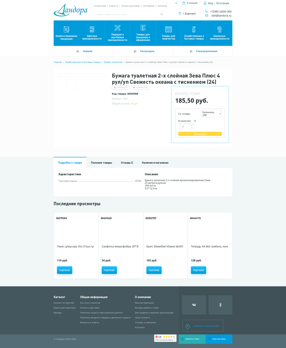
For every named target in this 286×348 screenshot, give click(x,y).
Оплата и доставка (130, 6)
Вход (210, 3)
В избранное (142, 87)
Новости (113, 6)
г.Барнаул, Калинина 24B (206, 325)
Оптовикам (148, 6)
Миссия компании (144, 303)
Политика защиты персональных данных (101, 312)
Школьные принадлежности (219, 37)
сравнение (121, 87)
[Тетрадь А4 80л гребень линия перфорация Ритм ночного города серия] (209, 229)
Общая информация (94, 297)
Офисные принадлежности (92, 37)
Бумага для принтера (65, 308)
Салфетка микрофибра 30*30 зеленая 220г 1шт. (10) (135, 246)
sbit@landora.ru (221, 15)
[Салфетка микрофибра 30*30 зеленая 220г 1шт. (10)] (120, 229)
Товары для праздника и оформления (143, 37)
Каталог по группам (64, 303)
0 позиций (192, 2)
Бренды (58, 312)
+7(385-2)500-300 (220, 11)
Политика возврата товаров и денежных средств (105, 317)
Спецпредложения (206, 51)
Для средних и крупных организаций (154, 312)
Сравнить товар (192, 339)
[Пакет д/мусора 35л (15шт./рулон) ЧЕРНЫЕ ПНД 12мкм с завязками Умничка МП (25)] (75, 229)
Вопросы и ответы (89, 322)
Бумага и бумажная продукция (66, 37)
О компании (100, 6)
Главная (58, 62)
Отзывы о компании (145, 322)
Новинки (87, 51)
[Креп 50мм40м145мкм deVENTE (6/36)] (164, 229)
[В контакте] (194, 305)
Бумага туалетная (113, 62)
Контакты (162, 6)
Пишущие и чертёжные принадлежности (117, 37)
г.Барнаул (189, 13)
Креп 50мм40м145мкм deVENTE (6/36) (170, 246)
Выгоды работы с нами (147, 308)
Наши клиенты (142, 317)
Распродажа (147, 51)
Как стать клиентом (90, 303)
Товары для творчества (168, 37)
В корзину (200, 133)
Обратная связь (219, 339)
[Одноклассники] (221, 305)
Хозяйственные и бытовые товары (194, 37)
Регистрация (222, 3)
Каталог (59, 297)
